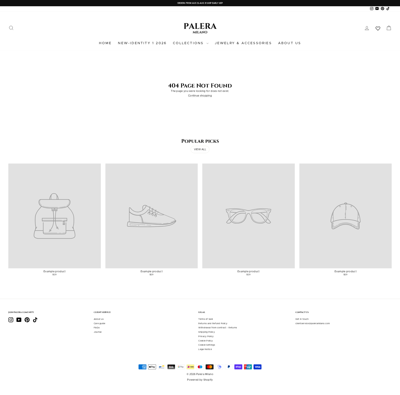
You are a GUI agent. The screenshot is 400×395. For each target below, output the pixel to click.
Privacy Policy (206, 336)
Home (105, 43)
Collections (189, 43)
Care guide (99, 323)
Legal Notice (205, 349)
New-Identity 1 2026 (142, 43)
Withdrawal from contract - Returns (217, 328)
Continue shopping (200, 95)
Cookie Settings (206, 345)
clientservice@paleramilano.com (312, 323)
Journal (98, 332)
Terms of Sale (205, 319)
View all (200, 149)
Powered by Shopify (200, 380)
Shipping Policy (206, 332)
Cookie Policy (205, 341)
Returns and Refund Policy (212, 323)
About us (289, 43)
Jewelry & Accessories (243, 43)
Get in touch (302, 319)
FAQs (97, 328)
